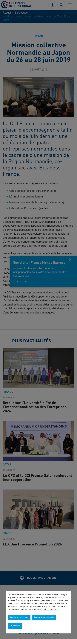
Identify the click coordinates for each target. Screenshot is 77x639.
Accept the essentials (44, 617)
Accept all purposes (19, 617)
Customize (15, 626)
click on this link (50, 609)
